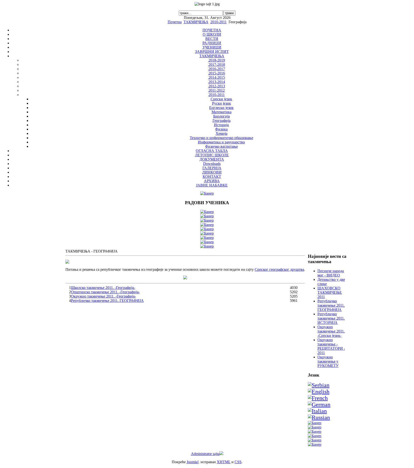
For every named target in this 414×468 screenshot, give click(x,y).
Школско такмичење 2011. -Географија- (103, 288)
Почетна (175, 22)
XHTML (223, 462)
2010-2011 (218, 22)
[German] (319, 404)
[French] (318, 398)
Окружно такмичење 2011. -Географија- (103, 296)
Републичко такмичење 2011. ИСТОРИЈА (331, 318)
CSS (238, 462)
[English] (318, 391)
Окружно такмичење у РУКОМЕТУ (328, 361)
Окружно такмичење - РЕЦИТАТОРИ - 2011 (331, 346)
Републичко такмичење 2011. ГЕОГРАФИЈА (107, 301)
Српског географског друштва (279, 269)
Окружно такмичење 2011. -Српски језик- (331, 331)
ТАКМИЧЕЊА (196, 22)
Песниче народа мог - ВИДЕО (330, 273)
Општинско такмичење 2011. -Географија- (105, 292)
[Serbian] (318, 385)
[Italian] (317, 411)
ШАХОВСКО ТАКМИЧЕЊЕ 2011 (329, 292)
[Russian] (319, 417)
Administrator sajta (205, 454)
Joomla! (193, 462)
